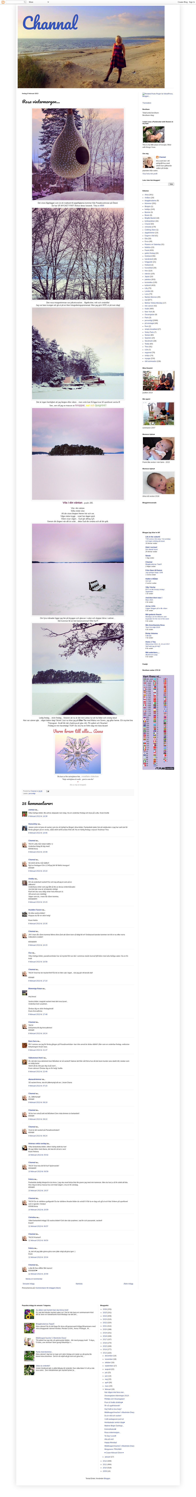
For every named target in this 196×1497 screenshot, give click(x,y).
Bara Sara (32, 1041)
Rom (146, 326)
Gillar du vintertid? (43, 1366)
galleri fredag (150, 253)
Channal (49, 23)
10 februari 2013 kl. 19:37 (38, 1191)
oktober (108, 1363)
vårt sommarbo (150, 361)
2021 (105, 1326)
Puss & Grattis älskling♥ (113, 1402)
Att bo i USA (150, 606)
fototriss (148, 247)
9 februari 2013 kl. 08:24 (37, 1136)
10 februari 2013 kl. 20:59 (38, 1210)
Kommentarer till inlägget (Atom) (48, 1288)
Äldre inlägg (128, 1284)
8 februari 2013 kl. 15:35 (37, 924)
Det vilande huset (151, 549)
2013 (105, 1353)
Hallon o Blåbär (151, 579)
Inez (146, 271)
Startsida (79, 1284)
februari (108, 1389)
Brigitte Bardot (150, 218)
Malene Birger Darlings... (114, 1426)
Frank (147, 250)
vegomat (148, 353)
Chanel (147, 224)
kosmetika (149, 282)
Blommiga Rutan (35, 989)
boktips (147, 209)
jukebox (148, 279)
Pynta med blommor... (44, 1352)
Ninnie (148, 556)
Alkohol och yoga (151, 655)
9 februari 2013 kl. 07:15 (37, 1086)
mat (146, 300)
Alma (147, 195)
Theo (147, 347)
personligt (32, 793)
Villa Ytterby (150, 587)
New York (148, 312)
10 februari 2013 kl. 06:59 (38, 1172)
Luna (147, 294)
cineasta (148, 227)
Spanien (148, 338)
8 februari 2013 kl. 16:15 (37, 945)
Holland (148, 265)
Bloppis (148, 206)
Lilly (146, 288)
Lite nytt (148, 581)
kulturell (148, 285)
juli (106, 1373)
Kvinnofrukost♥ (110, 1429)
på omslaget (149, 323)
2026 (105, 1309)
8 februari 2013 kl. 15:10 (37, 871)
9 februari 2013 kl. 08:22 (37, 1119)
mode (147, 309)
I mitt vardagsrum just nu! (114, 1419)
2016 (105, 1343)
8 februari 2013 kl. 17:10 (37, 981)
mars (107, 1386)
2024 (105, 1316)
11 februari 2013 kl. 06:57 (38, 1226)
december (109, 1356)
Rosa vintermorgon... (112, 1432)
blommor (148, 203)
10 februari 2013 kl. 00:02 (38, 1155)
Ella (146, 239)
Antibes (148, 198)
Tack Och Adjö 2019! (152, 627)
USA (146, 350)
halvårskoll (149, 259)
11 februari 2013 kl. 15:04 (38, 1257)
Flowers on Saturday (153, 244)
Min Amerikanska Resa (155, 625)
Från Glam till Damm (153, 570)
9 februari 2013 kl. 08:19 (37, 1102)
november (109, 1359)
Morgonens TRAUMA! (113, 1449)
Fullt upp (148, 635)
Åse (30, 953)
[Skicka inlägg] (48, 791)
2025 (105, 1313)
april (107, 1383)
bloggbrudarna (150, 201)
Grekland (148, 256)
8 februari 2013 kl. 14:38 (37, 816)
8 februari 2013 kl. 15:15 (37, 902)
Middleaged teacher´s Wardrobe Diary (119, 1412)
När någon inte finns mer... (114, 1392)
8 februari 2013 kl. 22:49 (37, 1072)
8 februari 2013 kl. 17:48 (37, 1014)
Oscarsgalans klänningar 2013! (116, 1396)
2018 (105, 1336)
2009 (105, 1471)
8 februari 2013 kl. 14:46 (37, 833)
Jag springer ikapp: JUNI (154, 572)
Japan (147, 277)
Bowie (147, 215)
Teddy (147, 344)
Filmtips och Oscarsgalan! (114, 1399)
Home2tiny (32, 824)
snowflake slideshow (90, 776)
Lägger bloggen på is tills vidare (156, 608)
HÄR (102, 206)
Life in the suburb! (152, 537)
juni (106, 1376)
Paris (147, 318)
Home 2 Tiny (150, 642)
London (148, 291)
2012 (105, 1461)
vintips (147, 356)
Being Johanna (151, 633)
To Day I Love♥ (110, 1436)
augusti (108, 1369)
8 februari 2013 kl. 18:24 (37, 1033)
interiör (147, 274)
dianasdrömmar (34, 1079)
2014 (105, 1349)
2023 (105, 1319)
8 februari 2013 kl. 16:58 (37, 962)
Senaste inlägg (28, 1284)
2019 (105, 1333)
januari (108, 1457)
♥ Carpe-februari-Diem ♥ (114, 1453)
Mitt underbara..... (152, 653)
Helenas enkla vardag (37, 1144)
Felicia (31, 1179)
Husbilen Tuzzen (35, 910)
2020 (105, 1329)
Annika (31, 879)
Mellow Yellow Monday (154, 303)
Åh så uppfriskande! (112, 1406)
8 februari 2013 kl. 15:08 (37, 852)
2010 (105, 1468)
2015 (105, 1346)
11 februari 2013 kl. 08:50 (38, 1240)
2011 (105, 1464)
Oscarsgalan (150, 315)
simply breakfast (151, 329)
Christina (32, 1217)
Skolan (147, 335)
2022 (105, 1323)
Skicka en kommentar (34, 1279)
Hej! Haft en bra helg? (113, 1409)
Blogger (107, 1479)
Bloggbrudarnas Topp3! (153, 564)
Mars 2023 (149, 600)
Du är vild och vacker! (112, 1416)
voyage (147, 358)
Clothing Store (150, 230)
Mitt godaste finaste (153, 615)
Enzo (147, 241)
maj (106, 1379)
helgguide (149, 262)
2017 (105, 1339)
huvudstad (149, 268)
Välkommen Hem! (35, 1058)
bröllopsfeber (150, 221)
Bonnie (147, 212)
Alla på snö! (109, 1439)
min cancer (149, 306)
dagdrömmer (150, 233)
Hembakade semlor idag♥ (114, 1422)
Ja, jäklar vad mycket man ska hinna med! (52, 1310)
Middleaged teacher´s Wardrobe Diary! (51, 1338)
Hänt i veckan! (151, 547)
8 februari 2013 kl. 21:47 (37, 1050)
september (109, 1366)
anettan (31, 810)
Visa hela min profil (149, 174)
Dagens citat (149, 236)
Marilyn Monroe (151, 297)
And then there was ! (153, 598)
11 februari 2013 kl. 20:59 (38, 1274)
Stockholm (149, 341)
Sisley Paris (149, 332)
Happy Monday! (110, 1443)
